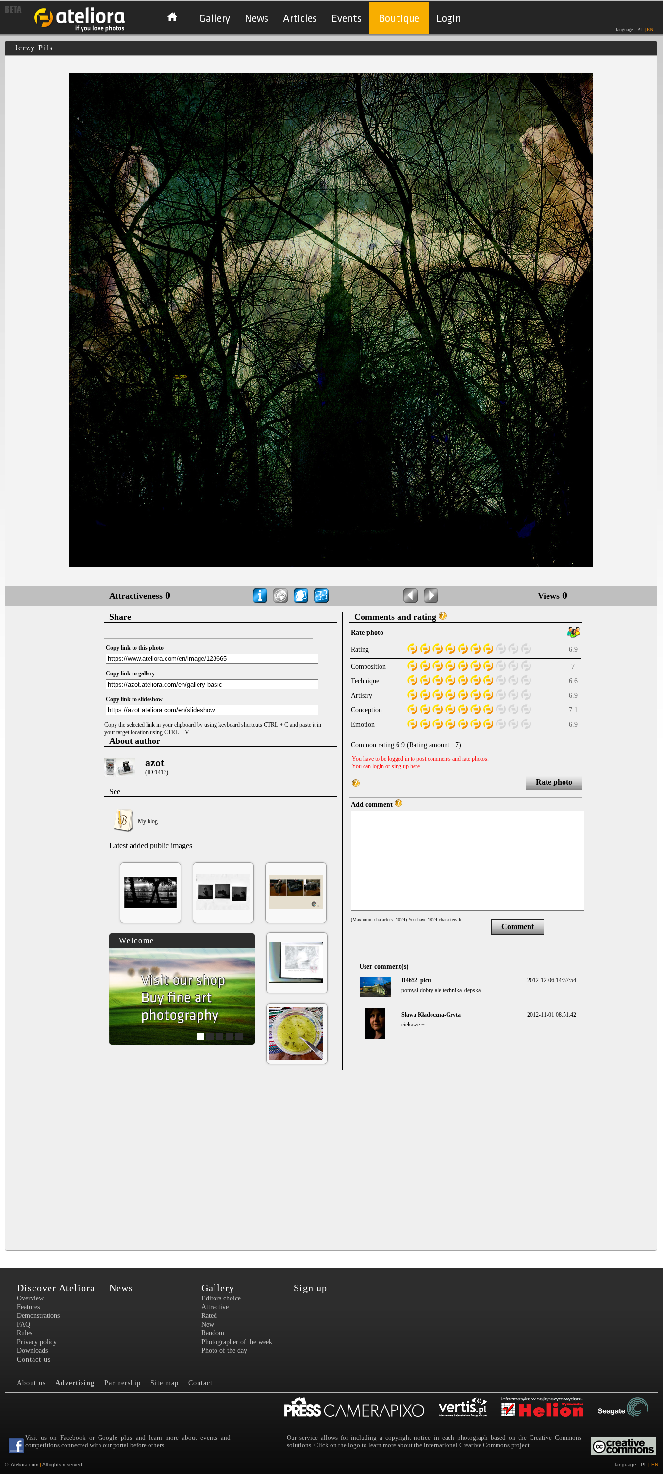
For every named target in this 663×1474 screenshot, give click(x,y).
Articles (300, 18)
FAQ (23, 1324)
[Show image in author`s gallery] (301, 595)
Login (448, 18)
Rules (24, 1333)
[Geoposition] (280, 595)
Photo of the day (224, 1350)
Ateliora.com (24, 1464)
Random (212, 1333)
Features (28, 1307)
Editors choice (221, 1298)
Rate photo (554, 782)
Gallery (214, 18)
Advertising (75, 1383)
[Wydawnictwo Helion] (549, 1408)
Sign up (310, 1287)
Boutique (399, 18)
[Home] (80, 30)
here (415, 766)
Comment (517, 926)
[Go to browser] (321, 595)
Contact (200, 1383)
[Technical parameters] (260, 595)
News (256, 18)
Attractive (215, 1307)
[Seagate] (630, 1408)
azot (154, 762)
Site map (164, 1383)
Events (347, 18)
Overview (30, 1298)
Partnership (122, 1383)
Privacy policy (37, 1342)
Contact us (33, 1359)
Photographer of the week (236, 1342)
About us (31, 1383)
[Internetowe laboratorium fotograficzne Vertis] (470, 1408)
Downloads (32, 1350)
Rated (209, 1315)
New (207, 1324)
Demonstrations (38, 1315)
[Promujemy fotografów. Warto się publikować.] (361, 1408)
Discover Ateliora (56, 1287)
